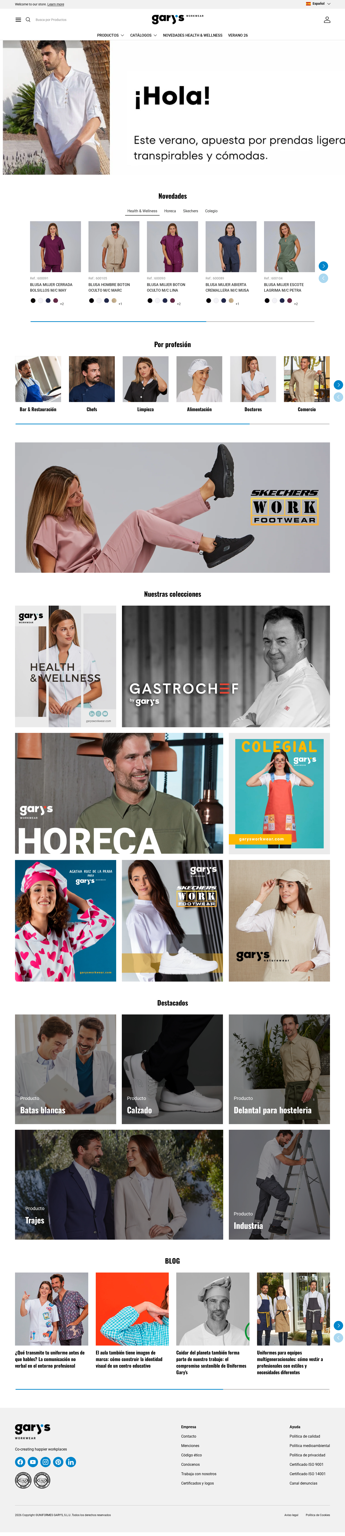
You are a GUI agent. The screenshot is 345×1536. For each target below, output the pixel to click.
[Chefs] (92, 379)
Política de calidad (305, 1436)
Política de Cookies (318, 1515)
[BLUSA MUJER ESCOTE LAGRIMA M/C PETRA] (289, 246)
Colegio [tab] (211, 211)
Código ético (191, 1455)
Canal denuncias (303, 1483)
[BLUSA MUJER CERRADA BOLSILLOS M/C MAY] (55, 246)
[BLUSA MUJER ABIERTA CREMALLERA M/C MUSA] (231, 246)
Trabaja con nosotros (198, 1474)
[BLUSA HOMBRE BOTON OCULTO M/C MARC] (113, 246)
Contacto (188, 1436)
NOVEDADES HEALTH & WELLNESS (192, 35)
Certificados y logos (197, 1483)
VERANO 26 (238, 35)
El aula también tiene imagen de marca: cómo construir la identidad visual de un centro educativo (129, 1359)
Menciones (190, 1445)
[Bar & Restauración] (38, 379)
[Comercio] (307, 379)
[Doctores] (253, 379)
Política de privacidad (307, 1455)
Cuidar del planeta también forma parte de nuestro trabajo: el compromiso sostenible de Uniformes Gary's (211, 1362)
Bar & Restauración (38, 409)
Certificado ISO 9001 (307, 1464)
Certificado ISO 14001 (308, 1474)
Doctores (253, 409)
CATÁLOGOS (141, 35)
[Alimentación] (199, 379)
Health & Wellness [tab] (142, 211)
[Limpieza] (146, 379)
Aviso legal (291, 1515)
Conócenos (190, 1464)
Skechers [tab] (190, 211)
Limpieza (145, 409)
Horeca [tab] (170, 211)
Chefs (92, 409)
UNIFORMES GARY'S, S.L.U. (54, 1515)
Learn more (55, 4)
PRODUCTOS (108, 35)
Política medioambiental (310, 1445)
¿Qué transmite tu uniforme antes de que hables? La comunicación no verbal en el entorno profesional (49, 1359)
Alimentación (199, 409)
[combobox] (70, 19)
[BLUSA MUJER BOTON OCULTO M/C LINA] (172, 246)
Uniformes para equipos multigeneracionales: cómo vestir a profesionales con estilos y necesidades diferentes (290, 1362)
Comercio (307, 409)
